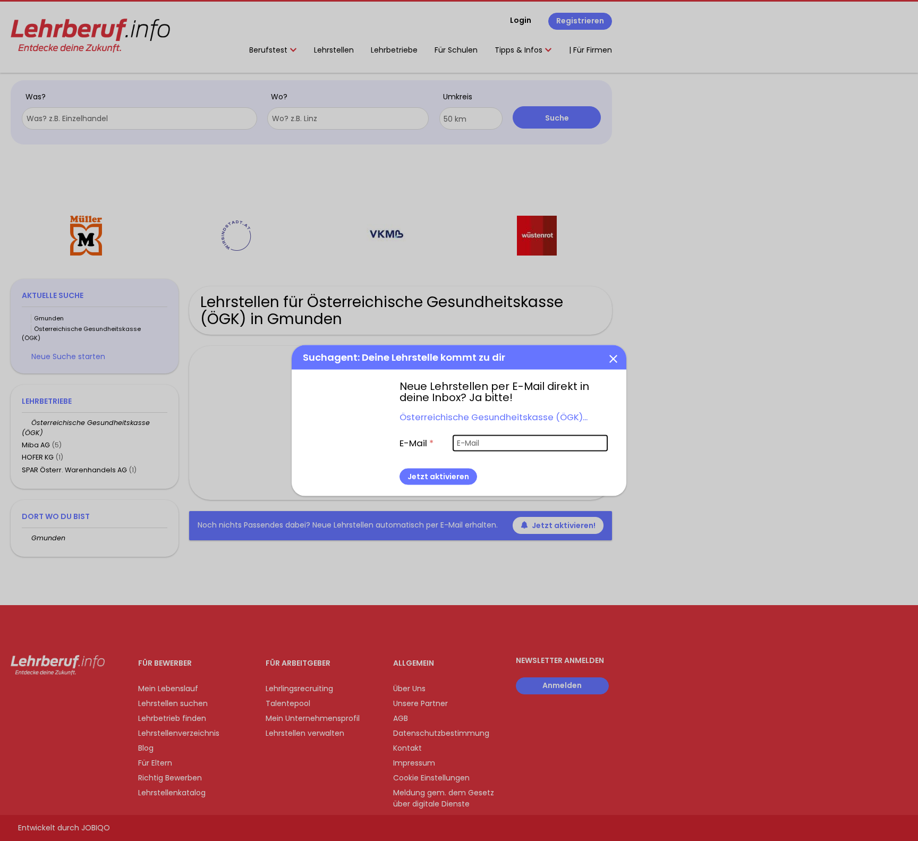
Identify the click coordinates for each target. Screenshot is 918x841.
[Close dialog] (613, 358)
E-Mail (417, 442)
